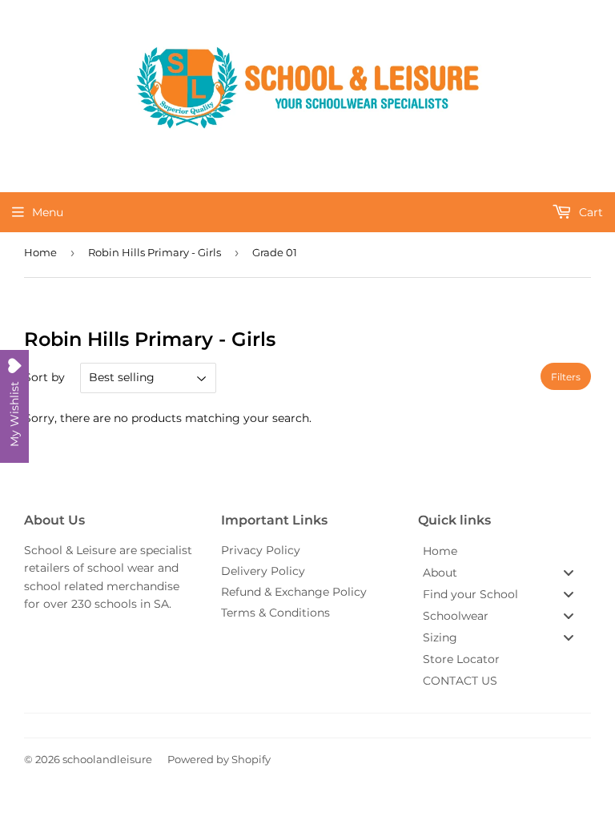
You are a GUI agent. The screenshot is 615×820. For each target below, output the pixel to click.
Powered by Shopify (219, 759)
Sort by (44, 377)
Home (40, 252)
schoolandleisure (107, 759)
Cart (589, 212)
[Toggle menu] (568, 572)
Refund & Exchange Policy (294, 592)
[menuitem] (504, 551)
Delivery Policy (263, 571)
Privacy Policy (260, 550)
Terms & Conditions (275, 612)
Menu (47, 212)
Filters (566, 377)
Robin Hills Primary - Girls (154, 252)
